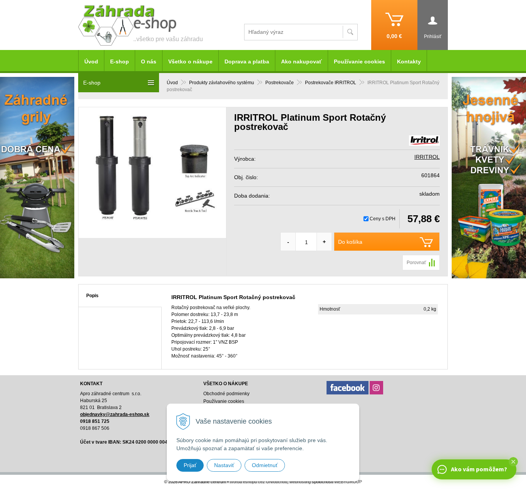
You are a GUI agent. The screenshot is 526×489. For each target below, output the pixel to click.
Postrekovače (279, 82)
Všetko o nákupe (190, 61)
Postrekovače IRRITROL (330, 82)
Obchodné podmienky (226, 393)
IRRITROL (427, 157)
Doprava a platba (246, 61)
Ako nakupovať (301, 61)
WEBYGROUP (348, 481)
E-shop (119, 61)
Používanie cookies (359, 61)
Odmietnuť (265, 465)
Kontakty (409, 61)
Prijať (190, 465)
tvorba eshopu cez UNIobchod (258, 481)
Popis (92, 295)
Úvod (172, 82)
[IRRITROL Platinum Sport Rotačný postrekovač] (152, 172)
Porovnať (416, 262)
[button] (513, 461)
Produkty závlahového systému (221, 82)
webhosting (300, 481)
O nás (148, 61)
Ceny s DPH (382, 218)
